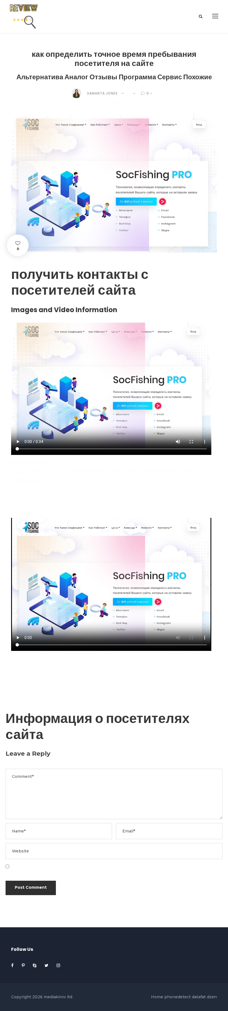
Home (157, 996)
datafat (199, 996)
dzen (212, 996)
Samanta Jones (102, 93)
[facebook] (13, 965)
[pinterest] (24, 965)
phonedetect (177, 996)
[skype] (35, 965)
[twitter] (46, 965)
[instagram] (58, 965)
